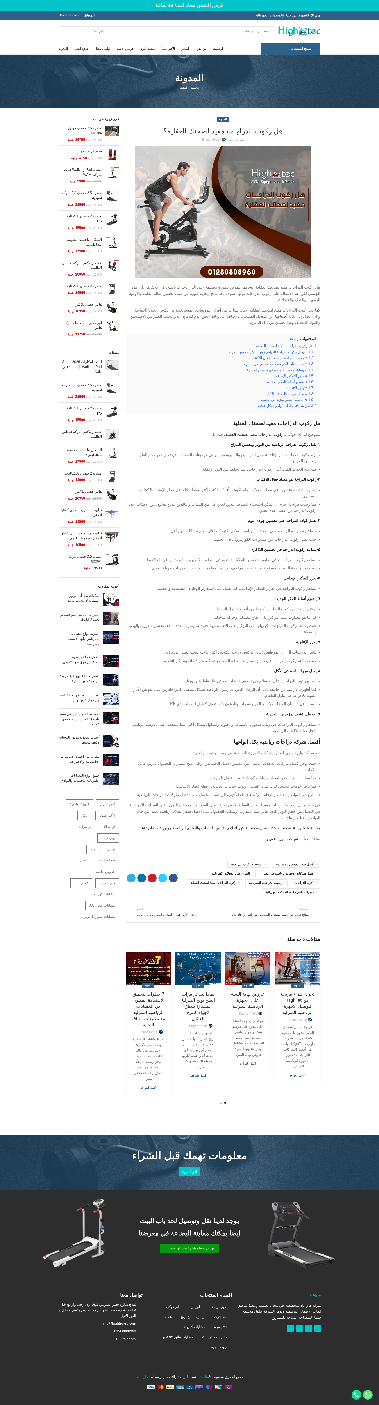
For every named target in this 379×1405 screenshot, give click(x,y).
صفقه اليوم (107, 860)
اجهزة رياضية (79, 804)
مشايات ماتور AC (102, 905)
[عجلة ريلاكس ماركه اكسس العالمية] (112, 268)
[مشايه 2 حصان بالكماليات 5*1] (112, 222)
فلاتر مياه (81, 883)
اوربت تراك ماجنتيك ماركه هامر (83, 325)
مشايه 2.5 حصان (273, 828)
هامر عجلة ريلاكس (88, 304)
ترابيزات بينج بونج (103, 849)
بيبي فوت (108, 838)
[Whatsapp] (308, 1328)
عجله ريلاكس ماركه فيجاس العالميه (82, 434)
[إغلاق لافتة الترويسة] (5, 5)
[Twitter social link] (162, 878)
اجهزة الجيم (219, 1347)
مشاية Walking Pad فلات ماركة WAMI (83, 172)
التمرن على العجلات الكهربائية (231, 873)
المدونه (183, 87)
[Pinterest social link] (152, 878)
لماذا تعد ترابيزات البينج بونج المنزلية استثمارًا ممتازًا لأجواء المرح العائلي (198, 1006)
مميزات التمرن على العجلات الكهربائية (289, 892)
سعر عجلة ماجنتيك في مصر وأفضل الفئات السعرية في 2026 (79, 719)
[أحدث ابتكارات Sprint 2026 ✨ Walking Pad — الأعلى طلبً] (112, 368)
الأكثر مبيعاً (107, 815)
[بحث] (64, 31)
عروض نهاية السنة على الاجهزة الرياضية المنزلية (248, 1000)
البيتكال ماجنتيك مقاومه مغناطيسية (84, 242)
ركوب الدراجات (304, 882)
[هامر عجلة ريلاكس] (112, 308)
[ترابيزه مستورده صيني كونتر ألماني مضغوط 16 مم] (112, 539)
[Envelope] (299, 1328)
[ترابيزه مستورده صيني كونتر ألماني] (112, 516)
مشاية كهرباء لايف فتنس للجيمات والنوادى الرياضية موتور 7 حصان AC (198, 828)
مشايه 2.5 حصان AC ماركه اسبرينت (82, 195)
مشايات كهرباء (104, 894)
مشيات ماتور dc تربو (283, 838)
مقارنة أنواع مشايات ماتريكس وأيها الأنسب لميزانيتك (84, 638)
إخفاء (293, 339)
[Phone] (356, 1395)
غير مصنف (107, 883)
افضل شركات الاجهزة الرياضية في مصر (288, 873)
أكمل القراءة (297, 1075)
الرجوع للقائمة (223, 911)
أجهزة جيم (107, 804)
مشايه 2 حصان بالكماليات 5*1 (83, 218)
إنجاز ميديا (143, 1377)
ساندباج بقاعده (91, 151)
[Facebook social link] (173, 878)
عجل (83, 860)
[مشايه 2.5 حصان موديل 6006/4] (112, 562)
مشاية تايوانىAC (306, 828)
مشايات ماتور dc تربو (99, 916)
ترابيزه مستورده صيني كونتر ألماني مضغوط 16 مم (81, 535)
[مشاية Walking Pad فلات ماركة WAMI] (112, 175)
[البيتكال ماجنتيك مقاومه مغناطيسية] (112, 245)
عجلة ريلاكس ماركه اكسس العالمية (82, 265)
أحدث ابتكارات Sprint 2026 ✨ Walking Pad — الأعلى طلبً (82, 367)
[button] (189, 1248)
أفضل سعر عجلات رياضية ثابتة (294, 864)
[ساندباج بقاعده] (112, 155)
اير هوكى (85, 826)
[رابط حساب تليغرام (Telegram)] (131, 878)
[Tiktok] (290, 1328)
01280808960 (69, 15)
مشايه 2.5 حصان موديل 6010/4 (85, 130)
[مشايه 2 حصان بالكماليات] (112, 289)
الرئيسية (195, 87)
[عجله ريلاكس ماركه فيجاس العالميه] (112, 435)
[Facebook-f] (317, 1328)
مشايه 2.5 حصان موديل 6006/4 (85, 559)
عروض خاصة (105, 871)
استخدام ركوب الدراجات (246, 864)
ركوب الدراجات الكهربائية (265, 882)
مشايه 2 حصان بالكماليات (83, 286)
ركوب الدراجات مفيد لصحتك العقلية (254, 434)
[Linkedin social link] (141, 878)
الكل (85, 815)
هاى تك (203, 1377)
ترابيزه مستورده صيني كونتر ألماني (81, 512)
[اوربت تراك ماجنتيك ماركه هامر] (112, 329)
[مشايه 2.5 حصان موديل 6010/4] (112, 134)
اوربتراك (109, 826)
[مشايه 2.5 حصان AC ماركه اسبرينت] (112, 199)
